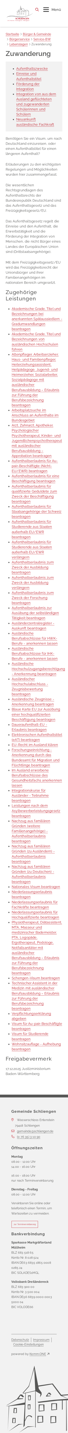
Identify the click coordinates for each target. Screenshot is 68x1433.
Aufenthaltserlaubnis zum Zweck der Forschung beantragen (33, 598)
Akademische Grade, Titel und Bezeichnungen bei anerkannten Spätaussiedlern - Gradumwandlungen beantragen (37, 319)
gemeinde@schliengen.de (35, 1131)
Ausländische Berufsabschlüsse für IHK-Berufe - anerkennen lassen (35, 653)
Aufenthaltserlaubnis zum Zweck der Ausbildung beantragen (33, 567)
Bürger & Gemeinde (37, 34)
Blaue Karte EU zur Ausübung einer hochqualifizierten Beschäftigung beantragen (36, 714)
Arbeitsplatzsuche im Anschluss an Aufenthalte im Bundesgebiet (35, 415)
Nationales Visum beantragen (36, 887)
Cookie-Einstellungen (28, 1344)
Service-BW (42, 39)
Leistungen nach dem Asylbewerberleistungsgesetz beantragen (36, 811)
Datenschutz (20, 1340)
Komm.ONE (37, 1354)
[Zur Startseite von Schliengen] (20, 13)
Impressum (41, 1340)
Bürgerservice (19, 39)
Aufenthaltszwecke (32, 69)
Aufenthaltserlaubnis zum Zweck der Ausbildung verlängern (33, 583)
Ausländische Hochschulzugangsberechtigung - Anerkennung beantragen (38, 669)
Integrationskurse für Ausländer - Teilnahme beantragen (30, 795)
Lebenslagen (18, 44)
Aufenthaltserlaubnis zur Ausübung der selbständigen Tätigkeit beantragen (35, 613)
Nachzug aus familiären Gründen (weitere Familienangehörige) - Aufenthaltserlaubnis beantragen (31, 831)
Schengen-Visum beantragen (36, 978)
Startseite (12, 34)
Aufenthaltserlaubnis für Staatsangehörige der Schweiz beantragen (37, 511)
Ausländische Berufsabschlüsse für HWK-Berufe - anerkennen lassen (35, 638)
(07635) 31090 (28, 1137)
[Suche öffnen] (37, 9)
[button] (52, 9)
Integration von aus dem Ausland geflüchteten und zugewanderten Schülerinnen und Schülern (36, 104)
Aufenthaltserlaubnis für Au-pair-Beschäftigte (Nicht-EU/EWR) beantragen (35, 466)
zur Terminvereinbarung (25, 1224)
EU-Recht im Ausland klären (35, 745)
